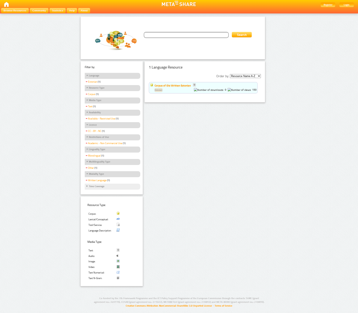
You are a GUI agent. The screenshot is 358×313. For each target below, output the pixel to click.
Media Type (95, 100)
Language (94, 75)
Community (39, 10)
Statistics (57, 10)
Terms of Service (223, 305)
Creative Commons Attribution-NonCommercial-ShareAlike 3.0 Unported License (169, 305)
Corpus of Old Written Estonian (173, 85)
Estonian (92, 81)
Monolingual (94, 155)
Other (91, 167)
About (84, 10)
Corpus (91, 94)
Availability (95, 112)
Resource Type (96, 87)
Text (90, 106)
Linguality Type (97, 149)
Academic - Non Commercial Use (105, 143)
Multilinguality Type (99, 161)
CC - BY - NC (94, 131)
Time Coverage (96, 186)
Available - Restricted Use (101, 118)
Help (72, 10)
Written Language (97, 180)
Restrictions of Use (99, 137)
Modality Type (96, 173)
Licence (93, 124)
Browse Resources (15, 10)
